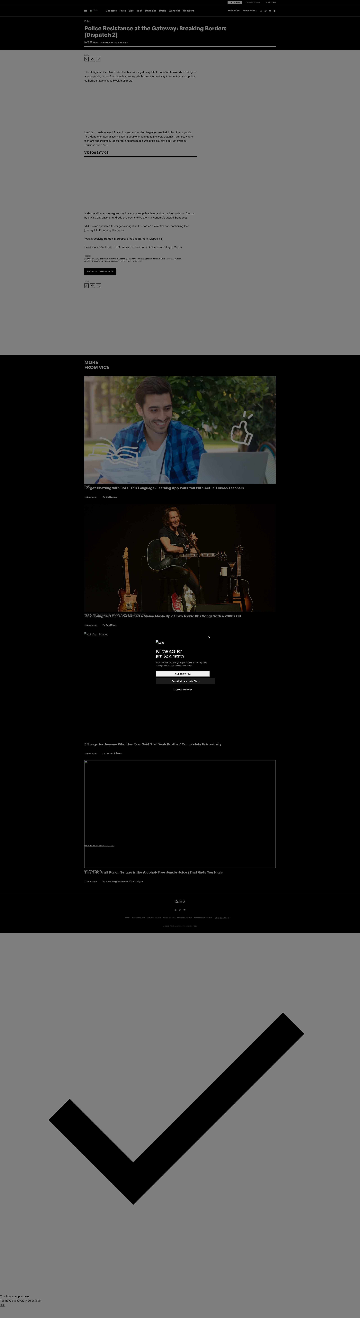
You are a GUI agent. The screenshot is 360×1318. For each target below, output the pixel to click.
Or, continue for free (183, 689)
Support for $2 (183, 674)
